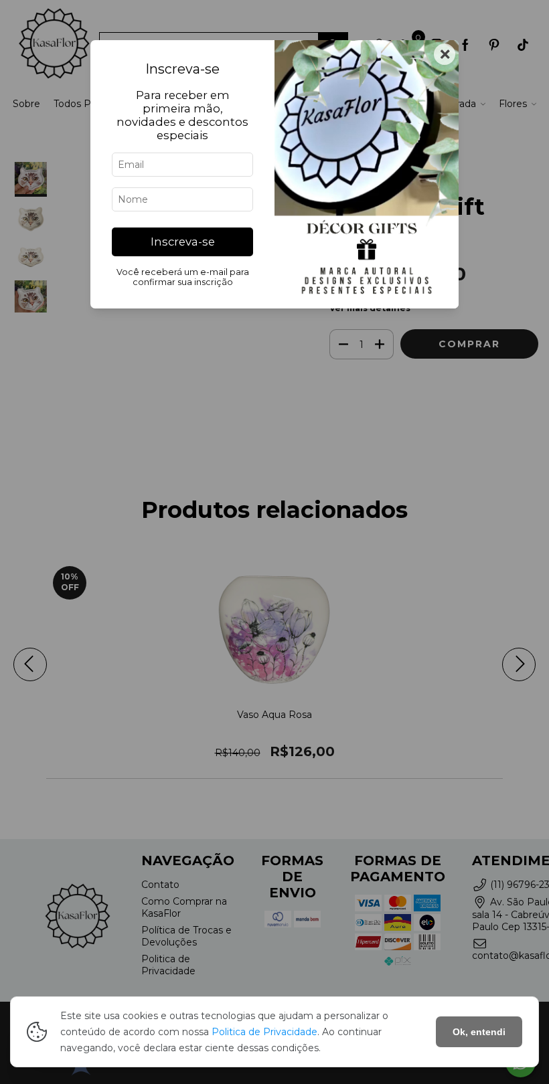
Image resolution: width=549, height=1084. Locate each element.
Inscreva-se (183, 241)
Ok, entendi (479, 1031)
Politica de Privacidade (264, 1032)
